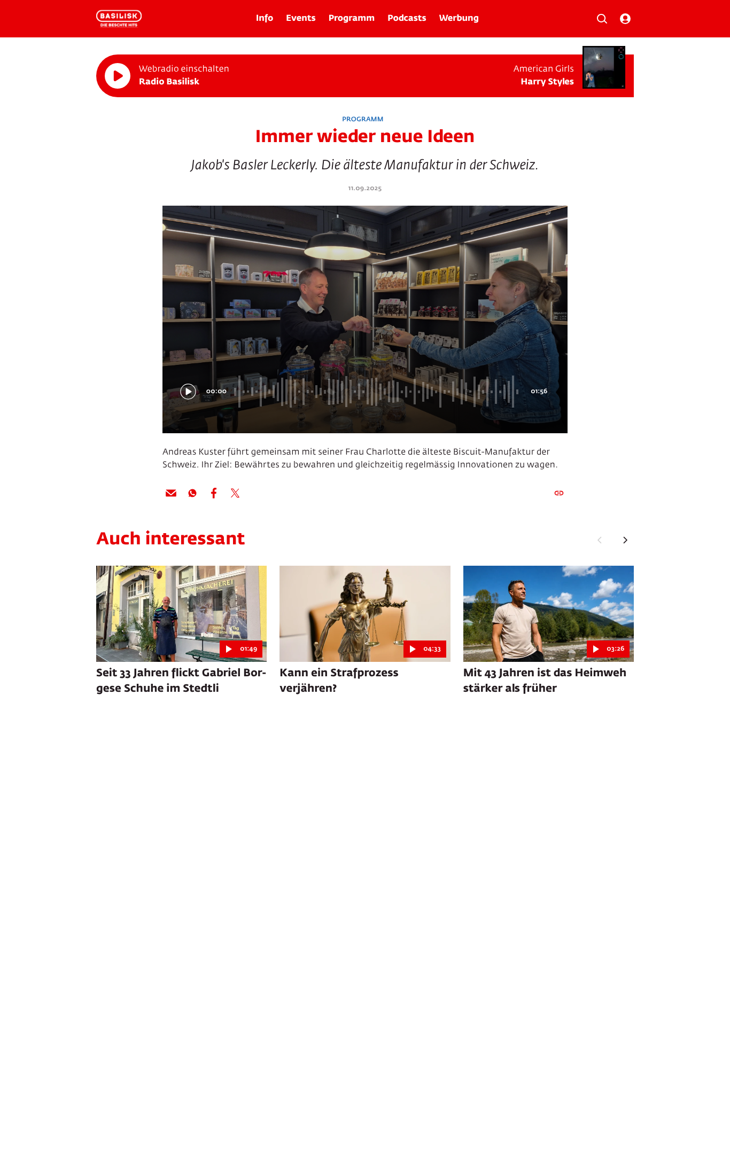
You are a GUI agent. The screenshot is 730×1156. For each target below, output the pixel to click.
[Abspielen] (117, 76)
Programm (352, 18)
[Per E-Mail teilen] (171, 493)
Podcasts (406, 18)
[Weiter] (625, 540)
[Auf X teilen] (235, 493)
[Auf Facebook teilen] (213, 493)
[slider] (378, 392)
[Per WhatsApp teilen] (192, 493)
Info (264, 18)
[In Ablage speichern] (559, 493)
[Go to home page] (119, 18)
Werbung (459, 18)
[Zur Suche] (601, 18)
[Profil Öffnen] (625, 18)
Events (300, 18)
